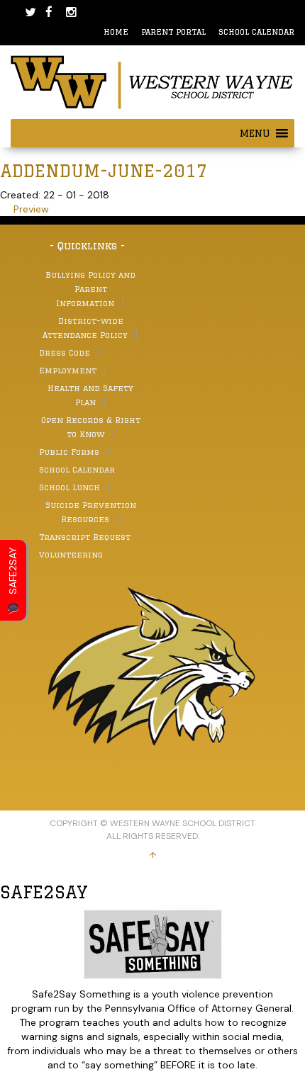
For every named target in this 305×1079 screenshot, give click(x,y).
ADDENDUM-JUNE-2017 (104, 170)
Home (116, 31)
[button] (255, 133)
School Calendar (256, 31)
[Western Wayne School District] (152, 81)
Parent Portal (173, 31)
